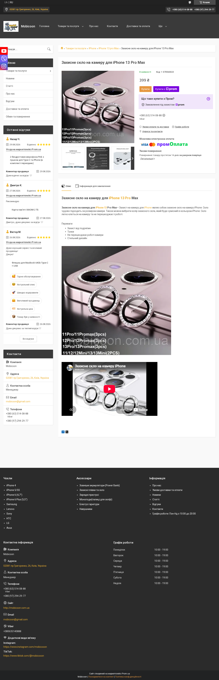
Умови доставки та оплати (167, 490)
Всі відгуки (28, 339)
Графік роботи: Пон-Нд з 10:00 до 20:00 (174, 513)
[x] (67, 432)
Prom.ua (126, 673)
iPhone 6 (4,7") (14, 494)
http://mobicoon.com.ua (16, 607)
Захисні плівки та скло (92, 490)
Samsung (12, 504)
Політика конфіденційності (128, 677)
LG (8, 523)
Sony (9, 513)
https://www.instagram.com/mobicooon (25, 646)
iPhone (148, 207)
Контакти (112, 26)
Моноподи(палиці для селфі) (96, 499)
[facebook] (63, 432)
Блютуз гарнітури (89, 504)
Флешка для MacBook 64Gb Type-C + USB (30, 264)
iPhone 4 (11, 485)
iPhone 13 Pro (120, 198)
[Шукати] (49, 49)
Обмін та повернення (18, 116)
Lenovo (10, 509)
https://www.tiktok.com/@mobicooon (23, 655)
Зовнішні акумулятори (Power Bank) (100, 485)
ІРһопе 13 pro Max (109, 48)
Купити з (160, 89)
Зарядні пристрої (89, 494)
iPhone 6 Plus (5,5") (17, 499)
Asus (9, 527)
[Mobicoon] (10, 26)
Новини (10, 78)
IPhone (92, 48)
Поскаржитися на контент (101, 677)
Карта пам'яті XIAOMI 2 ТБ (25, 209)
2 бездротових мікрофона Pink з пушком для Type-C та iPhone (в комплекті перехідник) (27, 160)
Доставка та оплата (138, 26)
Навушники (86, 509)
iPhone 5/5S (13, 490)
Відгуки (10, 101)
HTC (9, 518)
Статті (9, 86)
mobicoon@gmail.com (18, 401)
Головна (44, 26)
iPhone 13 (101, 207)
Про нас (93, 26)
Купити (145, 89)
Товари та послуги (68, 26)
